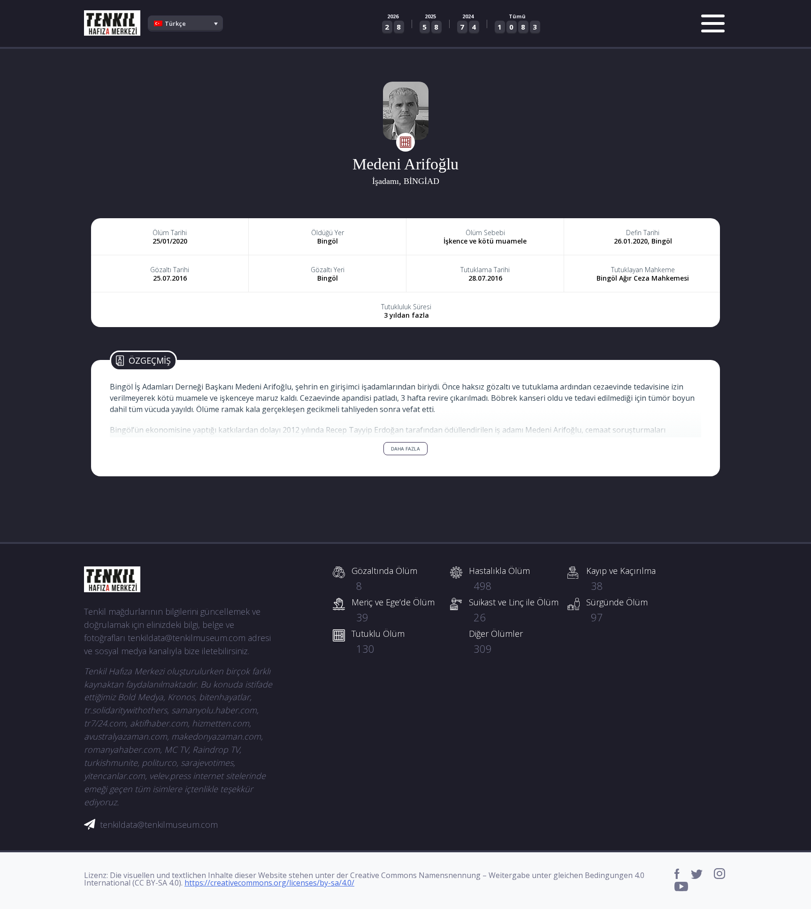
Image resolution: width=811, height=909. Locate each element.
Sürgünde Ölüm (617, 610)
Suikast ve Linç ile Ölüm (514, 610)
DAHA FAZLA (405, 448)
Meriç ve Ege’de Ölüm (393, 610)
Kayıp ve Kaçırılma (621, 578)
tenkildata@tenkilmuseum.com (159, 824)
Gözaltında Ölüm (384, 578)
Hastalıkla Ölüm (499, 578)
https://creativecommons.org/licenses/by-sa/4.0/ (269, 883)
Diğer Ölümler (496, 641)
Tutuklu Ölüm (378, 641)
